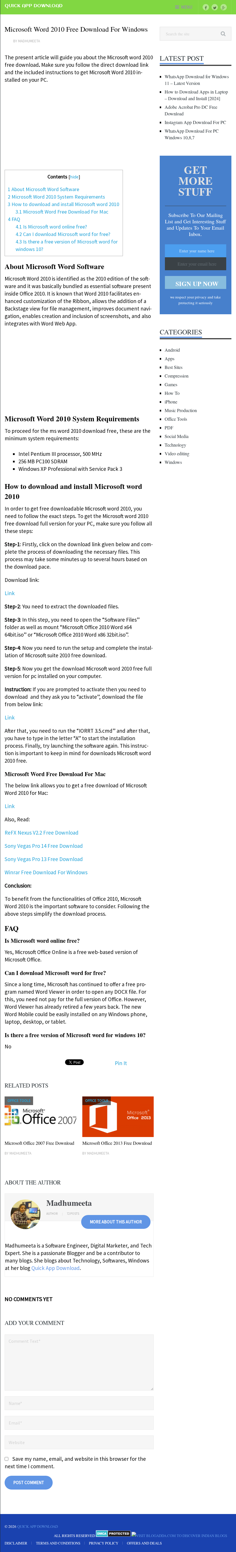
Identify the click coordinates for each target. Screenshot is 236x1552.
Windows (173, 462)
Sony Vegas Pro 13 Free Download (44, 859)
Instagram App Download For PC (195, 122)
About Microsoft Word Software (43, 189)
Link (10, 593)
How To (172, 393)
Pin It (121, 1063)
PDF (169, 427)
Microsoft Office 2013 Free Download (117, 1143)
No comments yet (29, 1298)
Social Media (177, 436)
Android (172, 350)
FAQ (14, 219)
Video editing (177, 453)
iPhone (171, 402)
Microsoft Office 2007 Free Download (39, 1143)
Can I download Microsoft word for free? (63, 234)
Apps (169, 358)
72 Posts (73, 1214)
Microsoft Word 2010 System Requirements (56, 196)
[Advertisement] (79, 129)
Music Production (181, 410)
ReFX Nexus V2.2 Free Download (42, 832)
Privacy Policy (103, 1543)
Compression (177, 376)
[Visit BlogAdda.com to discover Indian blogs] (179, 1535)
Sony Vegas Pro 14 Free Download (44, 845)
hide (74, 177)
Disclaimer (16, 1543)
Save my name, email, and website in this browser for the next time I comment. (75, 1462)
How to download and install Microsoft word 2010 (63, 204)
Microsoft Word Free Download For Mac (62, 211)
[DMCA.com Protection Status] (113, 1535)
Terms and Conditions (58, 1543)
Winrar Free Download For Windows (46, 872)
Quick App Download (33, 6)
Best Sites (173, 367)
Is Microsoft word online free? (51, 226)
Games (171, 384)
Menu (186, 7)
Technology (175, 445)
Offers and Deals (144, 1543)
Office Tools (176, 419)
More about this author (116, 1222)
